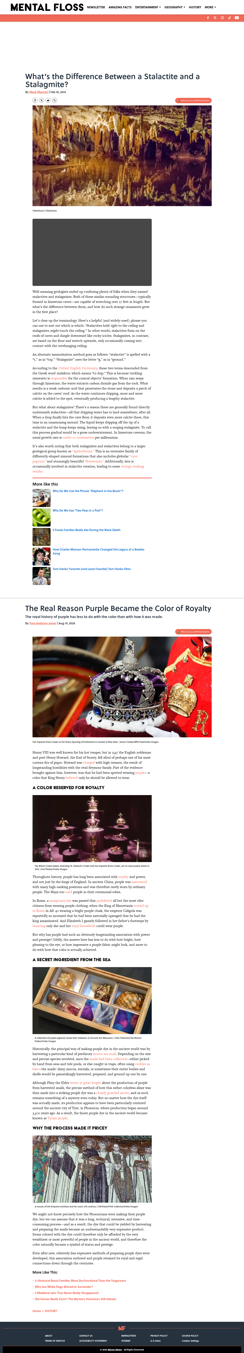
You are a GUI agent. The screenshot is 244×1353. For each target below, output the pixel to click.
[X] (215, 17)
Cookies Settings (190, 1340)
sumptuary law (60, 900)
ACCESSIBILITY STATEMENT (93, 1340)
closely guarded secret (112, 1092)
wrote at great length (85, 1082)
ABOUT (48, 1335)
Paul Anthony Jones (42, 623)
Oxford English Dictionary (77, 368)
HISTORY (195, 7)
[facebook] (208, 17)
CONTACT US (85, 1335)
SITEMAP (125, 1340)
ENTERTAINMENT (146, 7)
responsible (58, 378)
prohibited (104, 900)
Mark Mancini (38, 92)
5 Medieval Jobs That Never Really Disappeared (66, 1293)
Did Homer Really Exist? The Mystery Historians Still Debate (75, 1299)
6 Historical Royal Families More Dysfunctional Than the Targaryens (80, 1280)
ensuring (39, 925)
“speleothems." (83, 451)
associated (139, 881)
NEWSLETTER (96, 7)
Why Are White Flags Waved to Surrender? (64, 1287)
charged (89, 762)
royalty (123, 876)
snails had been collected (108, 1058)
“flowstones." (94, 461)
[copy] (54, 100)
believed (72, 777)
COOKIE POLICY (190, 1335)
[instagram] (222, 17)
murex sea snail (104, 1053)
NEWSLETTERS (128, 1335)
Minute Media (115, 1349)
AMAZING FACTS (120, 7)
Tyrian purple (57, 1118)
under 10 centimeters (78, 437)
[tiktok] (229, 17)
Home (37, 1311)
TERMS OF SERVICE (55, 1340)
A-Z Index (155, 1340)
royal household (83, 925)
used (68, 891)
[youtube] (237, 17)
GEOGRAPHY (174, 7)
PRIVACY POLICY (158, 1335)
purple (140, 772)
